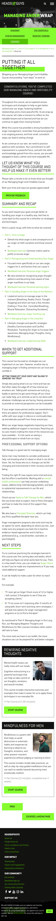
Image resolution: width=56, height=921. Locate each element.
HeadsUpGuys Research (14, 868)
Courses (15, 41)
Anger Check (47, 563)
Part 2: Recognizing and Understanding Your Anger (29, 258)
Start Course (15, 710)
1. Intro (19, 48)
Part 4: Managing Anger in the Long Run (24, 318)
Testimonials (10, 861)
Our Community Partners (14, 884)
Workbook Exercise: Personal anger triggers (28, 271)
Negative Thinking (41, 36)
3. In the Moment (42, 48)
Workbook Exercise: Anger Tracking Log (26, 314)
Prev (12, 806)
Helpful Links (10, 848)
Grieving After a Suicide (14, 887)
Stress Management (15, 36)
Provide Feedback (15, 195)
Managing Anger (8, 48)
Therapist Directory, (26, 513)
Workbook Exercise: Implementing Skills (27, 341)
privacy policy (19, 913)
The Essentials (41, 30)
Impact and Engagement (14, 865)
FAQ (6, 842)
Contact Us (13, 842)
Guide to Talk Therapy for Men (30, 497)
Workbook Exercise (17, 250)
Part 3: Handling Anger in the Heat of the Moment (28, 291)
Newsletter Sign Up (12, 881)
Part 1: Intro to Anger (15, 234)
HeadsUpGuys (13, 4)
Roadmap (15, 30)
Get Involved (9, 877)
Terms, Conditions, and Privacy (17, 845)
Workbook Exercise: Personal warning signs (28, 287)
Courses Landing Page (38, 816)
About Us (8, 838)
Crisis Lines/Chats (12, 852)
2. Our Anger (29, 48)
